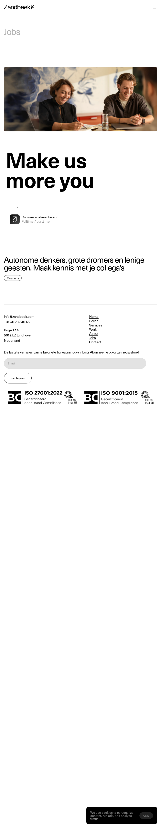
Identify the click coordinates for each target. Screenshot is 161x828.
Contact (95, 341)
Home (94, 316)
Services (95, 325)
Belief (93, 320)
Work (93, 329)
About (93, 333)
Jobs (92, 337)
